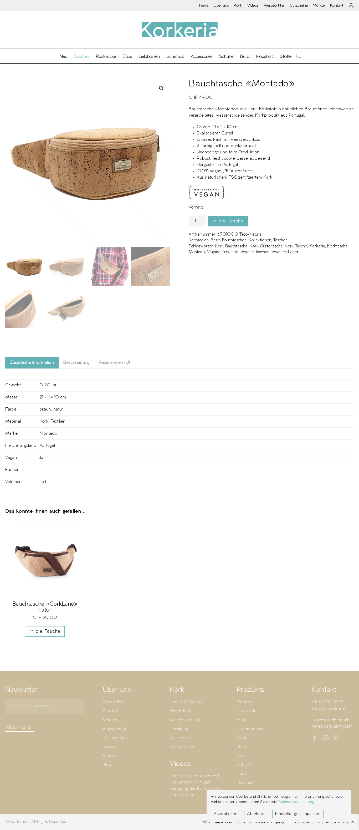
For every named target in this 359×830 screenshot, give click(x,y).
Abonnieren (19, 727)
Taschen (280, 240)
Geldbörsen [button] (149, 56)
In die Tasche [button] (44, 631)
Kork (238, 5)
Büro (241, 774)
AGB (206, 821)
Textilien (58, 421)
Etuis (241, 720)
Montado (197, 252)
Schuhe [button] (226, 56)
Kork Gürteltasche (266, 246)
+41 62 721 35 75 (327, 702)
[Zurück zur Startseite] (179, 29)
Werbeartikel (274, 5)
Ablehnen (256, 814)
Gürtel (242, 738)
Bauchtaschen (234, 240)
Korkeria (317, 246)
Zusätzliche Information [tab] (32, 363)
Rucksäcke (106, 56)
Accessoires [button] (201, 56)
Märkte (319, 5)
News (203, 5)
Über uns (221, 5)
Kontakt (336, 5)
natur (58, 409)
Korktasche (337, 246)
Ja (41, 458)
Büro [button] (244, 56)
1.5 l (42, 482)
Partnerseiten (115, 738)
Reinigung (179, 729)
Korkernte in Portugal (190, 782)
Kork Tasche (296, 246)
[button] (298, 56)
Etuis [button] (127, 56)
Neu (63, 56)
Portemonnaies (251, 729)
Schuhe (244, 765)
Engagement (114, 729)
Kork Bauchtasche (231, 246)
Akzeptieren (225, 814)
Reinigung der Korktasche (194, 789)
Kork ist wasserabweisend (194, 776)
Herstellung (180, 711)
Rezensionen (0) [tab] (114, 363)
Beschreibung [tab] (76, 363)
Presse (109, 747)
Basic (215, 240)
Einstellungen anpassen (298, 814)
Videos (252, 5)
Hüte (241, 747)
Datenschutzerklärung (296, 802)
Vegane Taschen (254, 252)
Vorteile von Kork (186, 720)
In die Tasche (228, 221)
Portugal (47, 446)
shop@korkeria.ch (329, 708)
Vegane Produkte (222, 252)
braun (45, 409)
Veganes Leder (285, 252)
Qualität (110, 711)
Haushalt (245, 783)
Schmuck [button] (175, 56)
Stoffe (285, 56)
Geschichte (113, 702)
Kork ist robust (184, 795)
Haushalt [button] (264, 56)
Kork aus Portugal (186, 702)
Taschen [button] (81, 56)
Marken (110, 720)
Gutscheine (299, 5)
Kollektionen (260, 240)
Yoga (241, 756)
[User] (351, 5)
